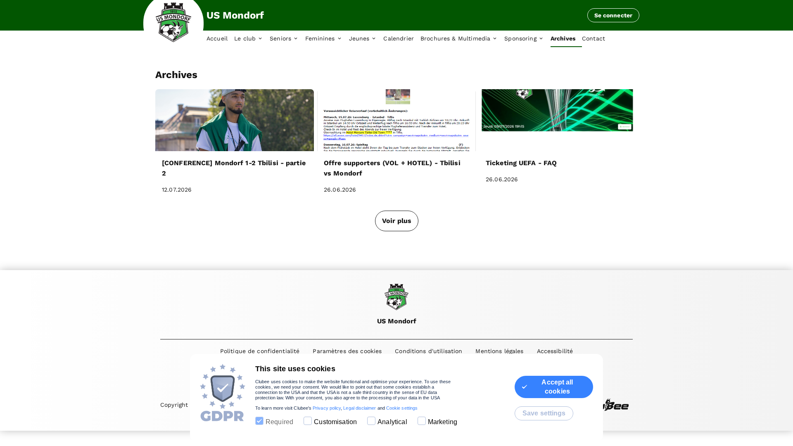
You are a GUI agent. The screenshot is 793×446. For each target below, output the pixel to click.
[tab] (220, 39)
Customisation (335, 421)
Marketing (442, 421)
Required (279, 421)
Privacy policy (327, 408)
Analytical (392, 421)
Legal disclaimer (359, 408)
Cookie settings (402, 408)
